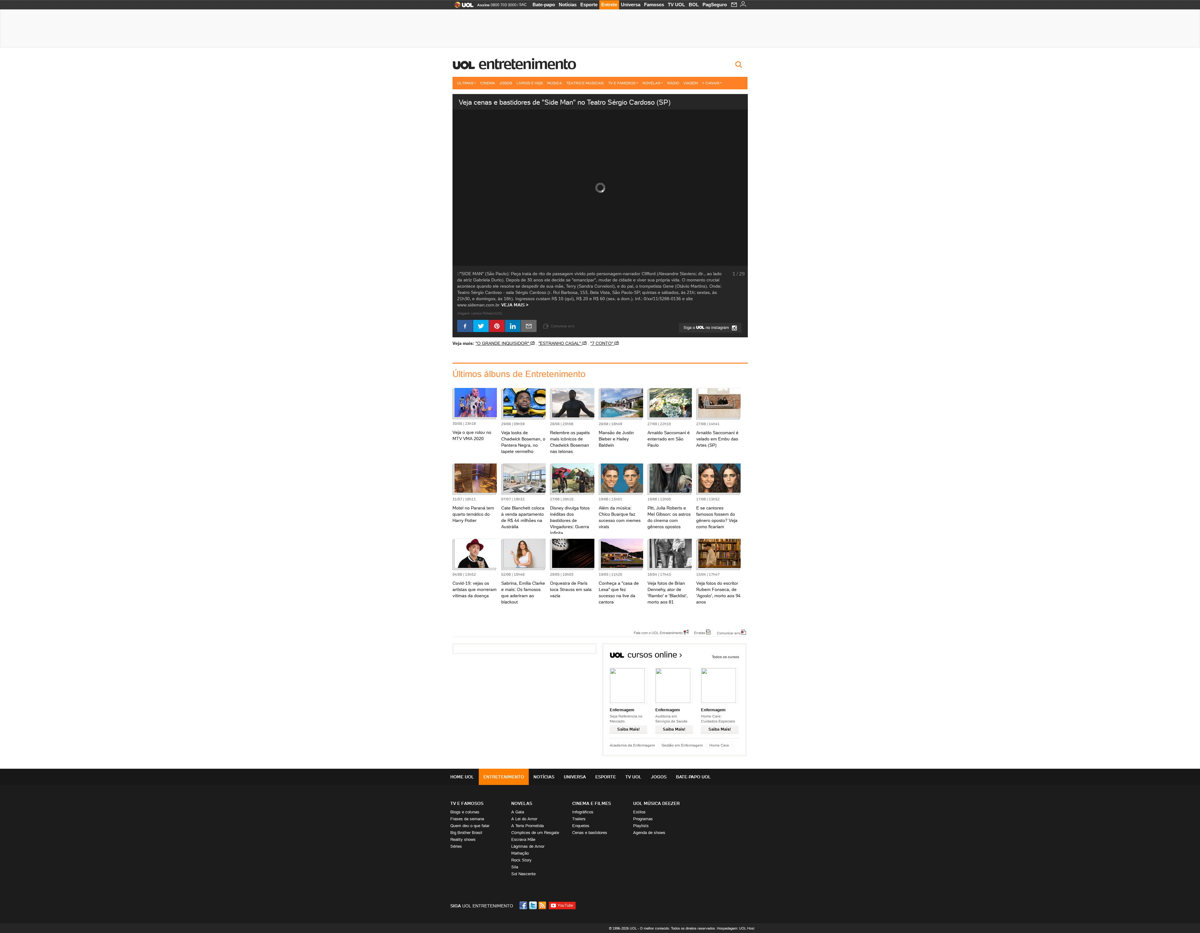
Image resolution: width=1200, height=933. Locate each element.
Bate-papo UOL (693, 777)
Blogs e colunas (464, 812)
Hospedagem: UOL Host (735, 928)
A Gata (517, 812)
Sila (514, 867)
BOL (694, 4)
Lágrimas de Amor (527, 846)
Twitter (533, 905)
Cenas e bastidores (589, 832)
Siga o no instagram (706, 327)
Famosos (654, 4)
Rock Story (521, 860)
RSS (543, 905)
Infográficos (582, 812)
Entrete (609, 4)
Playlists (641, 825)
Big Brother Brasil (466, 832)
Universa (630, 4)
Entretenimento (527, 64)
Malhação (520, 853)
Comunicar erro (729, 633)
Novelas (651, 83)
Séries (456, 846)
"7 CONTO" (602, 343)
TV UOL (676, 4)
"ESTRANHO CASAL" (560, 343)
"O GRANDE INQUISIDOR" (503, 343)
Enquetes (580, 825)
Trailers (579, 818)
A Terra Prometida (527, 825)
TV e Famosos (622, 83)
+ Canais (710, 83)
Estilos (639, 812)
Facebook (524, 905)
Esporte (589, 4)
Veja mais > (514, 305)
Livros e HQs (530, 83)
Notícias (568, 4)
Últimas (465, 83)
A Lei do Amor (524, 818)
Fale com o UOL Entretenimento (658, 632)
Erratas (699, 632)
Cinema (487, 83)
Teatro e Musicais (585, 83)
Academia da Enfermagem (632, 745)
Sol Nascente (523, 873)
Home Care (719, 745)
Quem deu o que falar (469, 825)
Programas (643, 818)
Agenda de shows (649, 832)
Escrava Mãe (523, 839)
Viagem (690, 83)
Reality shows (463, 839)
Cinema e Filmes (591, 803)
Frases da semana (467, 818)
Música (554, 83)
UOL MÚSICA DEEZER (656, 803)
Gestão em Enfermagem (682, 745)
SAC (523, 4)
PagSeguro (714, 4)
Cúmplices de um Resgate (535, 832)
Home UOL (462, 777)
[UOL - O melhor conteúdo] (462, 7)
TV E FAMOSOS (466, 803)
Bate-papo (543, 4)
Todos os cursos (725, 656)
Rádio (673, 83)
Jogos (505, 83)
